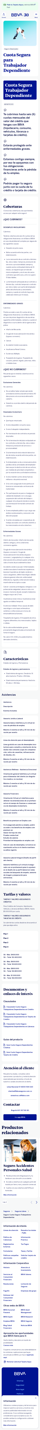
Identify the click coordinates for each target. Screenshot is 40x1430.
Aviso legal (20, 1389)
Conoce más (8, 1345)
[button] (36, 1202)
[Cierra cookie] (36, 1398)
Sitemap (20, 1381)
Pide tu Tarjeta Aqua (15, 5)
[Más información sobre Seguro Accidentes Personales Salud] (20, 1150)
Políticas (20, 1394)
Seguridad (20, 1385)
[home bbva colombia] (20, 14)
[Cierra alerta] (35, 4)
